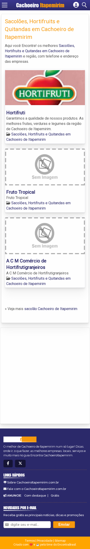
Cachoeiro (40, 5)
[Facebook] (8, 463)
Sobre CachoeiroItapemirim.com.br (33, 482)
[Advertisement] (45, 375)
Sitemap (60, 540)
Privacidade (45, 540)
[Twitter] (20, 463)
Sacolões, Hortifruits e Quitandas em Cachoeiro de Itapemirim (40, 50)
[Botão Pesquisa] (85, 5)
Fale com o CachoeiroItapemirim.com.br (36, 489)
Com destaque (35, 495)
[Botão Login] (76, 5)
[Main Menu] (4, 5)
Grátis (55, 495)
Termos (30, 540)
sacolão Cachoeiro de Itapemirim (50, 309)
